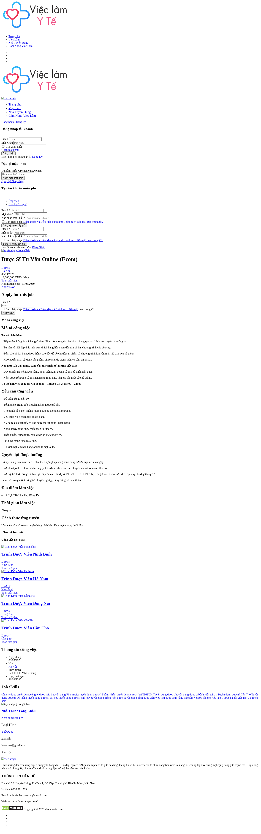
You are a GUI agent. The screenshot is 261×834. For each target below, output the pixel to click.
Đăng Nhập (38, 247)
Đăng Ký (37, 156)
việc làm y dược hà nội (224, 697)
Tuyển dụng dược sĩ (164, 694)
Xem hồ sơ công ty (12, 717)
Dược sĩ (5, 267)
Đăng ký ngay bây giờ (14, 225)
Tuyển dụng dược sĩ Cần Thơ (234, 694)
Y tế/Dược (7, 731)
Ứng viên (14, 200)
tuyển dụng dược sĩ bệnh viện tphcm (196, 694)
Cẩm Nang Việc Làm (20, 45)
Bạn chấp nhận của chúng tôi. (50, 309)
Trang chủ (14, 36)
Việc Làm (14, 39)
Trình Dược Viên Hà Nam (24, 578)
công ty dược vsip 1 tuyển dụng (48, 694)
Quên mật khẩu (10, 149)
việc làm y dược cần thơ (197, 697)
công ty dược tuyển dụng (15, 694)
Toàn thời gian (9, 280)
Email (4, 138)
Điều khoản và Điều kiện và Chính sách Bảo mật (50, 309)
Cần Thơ (6, 638)
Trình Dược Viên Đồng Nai (25, 603)
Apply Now (8, 286)
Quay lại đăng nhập (12, 181)
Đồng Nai (7, 614)
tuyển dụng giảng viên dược (107, 697)
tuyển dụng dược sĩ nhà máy (75, 697)
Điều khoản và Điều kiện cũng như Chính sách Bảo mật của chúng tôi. (63, 221)
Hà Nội (5, 270)
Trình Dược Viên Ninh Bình (26, 554)
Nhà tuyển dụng (18, 204)
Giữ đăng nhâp (14, 146)
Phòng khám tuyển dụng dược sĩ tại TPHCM (127, 694)
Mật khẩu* (7, 214)
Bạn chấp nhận (54, 221)
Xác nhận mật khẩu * (13, 217)
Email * (5, 210)
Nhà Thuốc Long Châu (18, 711)
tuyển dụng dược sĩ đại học (43, 697)
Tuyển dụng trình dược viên (139, 697)
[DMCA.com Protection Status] (12, 809)
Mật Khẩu (7, 142)
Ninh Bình (7, 564)
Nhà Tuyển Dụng (18, 42)
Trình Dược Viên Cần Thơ (25, 628)
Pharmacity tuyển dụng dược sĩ (83, 694)
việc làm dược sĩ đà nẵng (169, 697)
